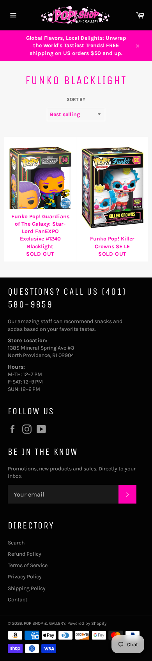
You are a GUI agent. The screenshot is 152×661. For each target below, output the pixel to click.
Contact (17, 599)
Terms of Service (28, 565)
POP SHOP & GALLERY (44, 623)
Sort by (76, 99)
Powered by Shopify (86, 623)
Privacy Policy (25, 576)
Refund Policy (24, 554)
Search (16, 542)
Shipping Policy (27, 588)
